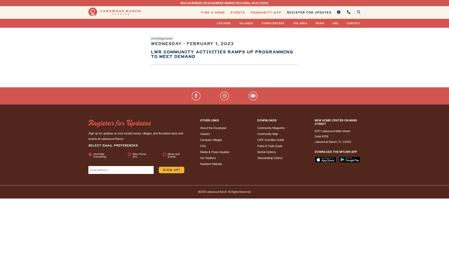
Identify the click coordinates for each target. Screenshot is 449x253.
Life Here (224, 23)
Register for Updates (309, 12)
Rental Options (266, 152)
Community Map (265, 12)
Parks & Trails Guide (269, 146)
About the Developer (213, 128)
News (320, 23)
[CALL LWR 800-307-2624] (348, 12)
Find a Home (213, 12)
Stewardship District (270, 158)
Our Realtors (208, 158)
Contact (354, 23)
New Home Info (139, 155)
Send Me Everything (99, 155)
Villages (246, 23)
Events (238, 12)
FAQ (335, 23)
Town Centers (272, 23)
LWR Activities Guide (270, 140)
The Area (300, 23)
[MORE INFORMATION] (338, 12)
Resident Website (211, 164)
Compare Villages (211, 140)
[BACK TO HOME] (114, 15)
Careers (205, 134)
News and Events (173, 155)
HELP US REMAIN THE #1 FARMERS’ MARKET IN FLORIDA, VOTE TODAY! (224, 2)
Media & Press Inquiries (214, 152)
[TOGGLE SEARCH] (357, 12)
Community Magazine (271, 128)
